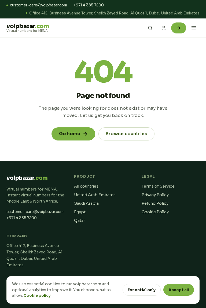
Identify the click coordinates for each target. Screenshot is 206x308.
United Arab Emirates (95, 194)
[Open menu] (194, 28)
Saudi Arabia (86, 203)
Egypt (80, 212)
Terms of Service (158, 186)
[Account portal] (164, 28)
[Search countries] (150, 28)
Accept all (178, 289)
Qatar (79, 220)
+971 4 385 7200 (88, 5)
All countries (86, 186)
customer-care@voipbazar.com (38, 5)
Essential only (142, 289)
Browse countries (126, 133)
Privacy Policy (155, 194)
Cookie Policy (155, 212)
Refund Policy (155, 203)
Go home (73, 134)
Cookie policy (37, 295)
